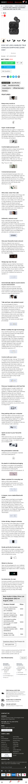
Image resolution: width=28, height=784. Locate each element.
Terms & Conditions (18, 738)
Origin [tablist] (4, 85)
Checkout (9, 67)
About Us (3, 742)
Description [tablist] (6, 82)
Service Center (5, 749)
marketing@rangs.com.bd (8, 727)
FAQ (14, 748)
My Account (4, 746)
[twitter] (13, 77)
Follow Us (6, 677)
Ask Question (6, 71)
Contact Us (4, 744)
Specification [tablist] (16, 82)
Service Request (5, 751)
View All (23, 657)
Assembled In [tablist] (6, 88)
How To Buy (16, 736)
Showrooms (18, 2)
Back (4, 13)
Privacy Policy (16, 740)
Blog (2, 736)
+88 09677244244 (5, 723)
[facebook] (8, 77)
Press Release (4, 738)
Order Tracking (6, 755)
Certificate (15, 746)
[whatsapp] (10, 77)
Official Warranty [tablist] (18, 88)
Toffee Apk (15, 744)
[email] (19, 77)
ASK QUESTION (9, 644)
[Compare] (21, 62)
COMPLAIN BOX (7, 730)
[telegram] (16, 77)
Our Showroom (5, 748)
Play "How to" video (7, 163)
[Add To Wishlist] (17, 62)
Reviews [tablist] (4, 90)
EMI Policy (15, 742)
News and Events (5, 740)
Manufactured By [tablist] (13, 85)
